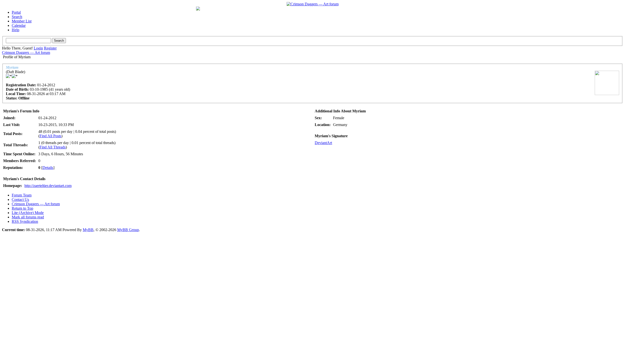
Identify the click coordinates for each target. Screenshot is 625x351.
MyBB (88, 230)
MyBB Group (128, 230)
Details (47, 168)
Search (17, 17)
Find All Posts (50, 136)
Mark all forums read (28, 217)
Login (38, 48)
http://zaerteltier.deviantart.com (48, 186)
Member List (21, 21)
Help (15, 30)
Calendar (19, 25)
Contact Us (20, 199)
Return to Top (22, 208)
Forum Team (21, 195)
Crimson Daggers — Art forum (26, 52)
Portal (16, 12)
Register (50, 48)
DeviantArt (323, 143)
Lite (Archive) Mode (28, 213)
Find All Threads (53, 147)
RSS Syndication (25, 221)
